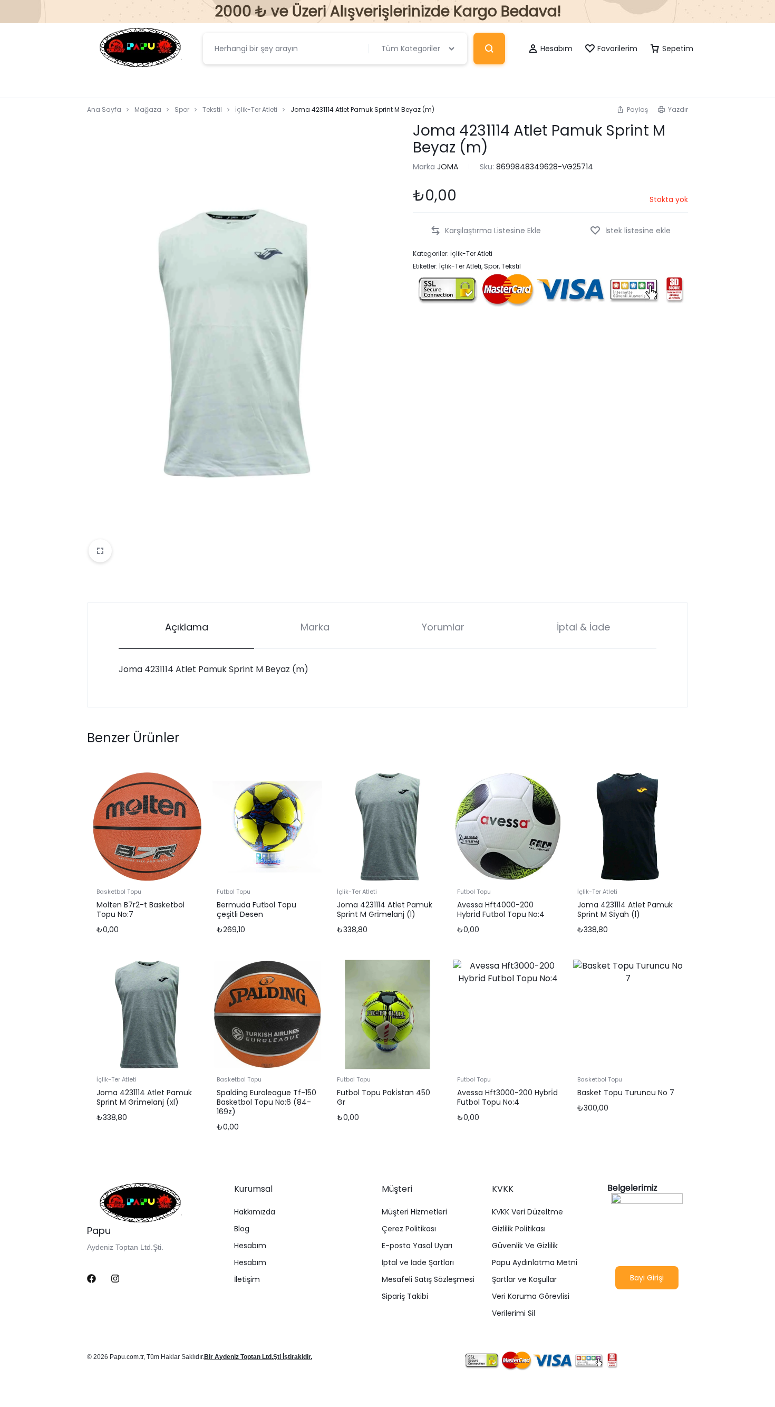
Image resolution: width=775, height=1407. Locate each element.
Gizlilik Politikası (519, 1228)
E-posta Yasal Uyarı (417, 1245)
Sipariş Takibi (405, 1296)
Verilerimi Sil (513, 1313)
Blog (241, 1228)
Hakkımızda (254, 1212)
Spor (182, 109)
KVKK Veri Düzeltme (527, 1212)
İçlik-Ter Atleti (256, 109)
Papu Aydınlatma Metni (534, 1262)
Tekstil (212, 109)
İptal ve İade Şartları (418, 1262)
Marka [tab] (315, 627)
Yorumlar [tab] (443, 627)
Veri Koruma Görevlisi (530, 1296)
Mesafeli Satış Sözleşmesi (428, 1279)
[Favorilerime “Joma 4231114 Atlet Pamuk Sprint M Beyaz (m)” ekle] (630, 230)
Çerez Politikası (409, 1228)
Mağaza (147, 109)
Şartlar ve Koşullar (524, 1279)
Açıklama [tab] (186, 627)
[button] (632, 109)
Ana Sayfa (104, 109)
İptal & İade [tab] (583, 627)
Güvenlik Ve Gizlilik (525, 1245)
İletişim (247, 1279)
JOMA (447, 166)
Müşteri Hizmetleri (414, 1212)
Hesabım (250, 1245)
